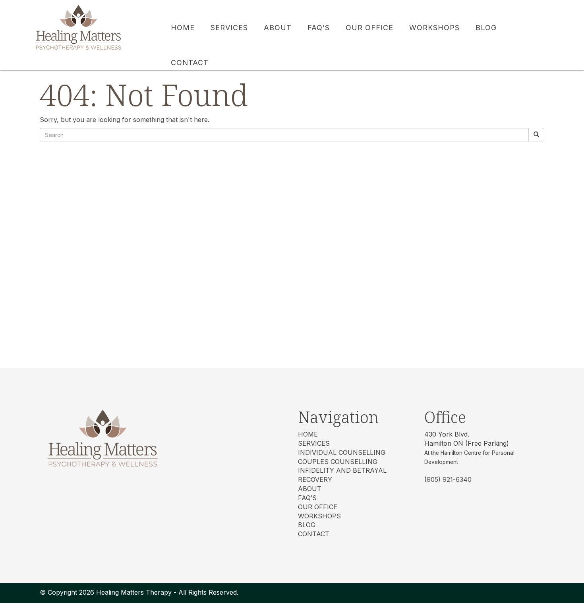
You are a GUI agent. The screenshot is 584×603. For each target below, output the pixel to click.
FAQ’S (307, 498)
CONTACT (313, 534)
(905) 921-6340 (448, 479)
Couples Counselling (337, 462)
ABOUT (309, 489)
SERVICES (314, 443)
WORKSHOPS (319, 516)
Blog (306, 525)
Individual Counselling (341, 452)
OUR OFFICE (317, 507)
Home (308, 434)
